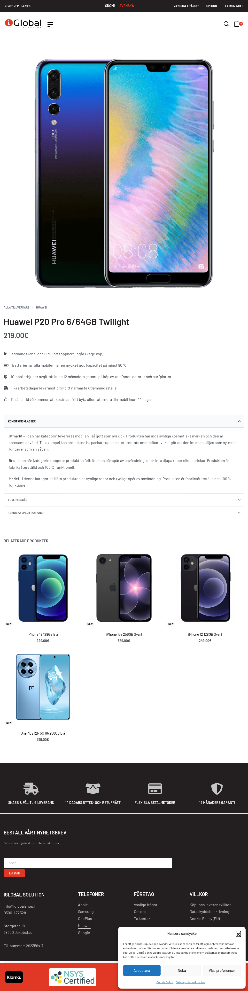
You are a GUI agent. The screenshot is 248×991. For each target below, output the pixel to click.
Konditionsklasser (22, 421)
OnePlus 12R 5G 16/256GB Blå (43, 733)
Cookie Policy (164, 982)
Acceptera (141, 970)
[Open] (50, 24)
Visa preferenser (222, 970)
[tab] (124, 421)
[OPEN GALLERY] (124, 173)
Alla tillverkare (16, 307)
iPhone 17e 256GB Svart (124, 634)
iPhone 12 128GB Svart (205, 634)
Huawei (41, 307)
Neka (182, 970)
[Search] (226, 23)
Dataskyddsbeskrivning (190, 982)
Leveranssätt (18, 499)
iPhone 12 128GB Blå (43, 634)
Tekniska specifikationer (26, 512)
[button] (238, 933)
